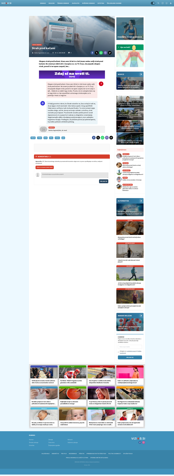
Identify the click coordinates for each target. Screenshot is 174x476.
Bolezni (52, 3)
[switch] (153, 3)
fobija (57, 138)
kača (45, 138)
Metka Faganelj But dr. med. (41, 53)
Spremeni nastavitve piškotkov (96, 453)
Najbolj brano (121, 150)
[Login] (171, 3)
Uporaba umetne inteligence (99, 457)
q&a (63, 138)
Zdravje (43, 3)
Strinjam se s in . (130, 352)
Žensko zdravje (63, 3)
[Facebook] (166, 3)
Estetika (101, 3)
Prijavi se (103, 181)
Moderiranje (73, 453)
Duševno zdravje (88, 3)
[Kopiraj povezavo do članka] (110, 53)
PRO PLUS (64, 453)
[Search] (158, 3)
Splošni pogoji (128, 453)
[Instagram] (162, 3)
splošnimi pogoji (131, 351)
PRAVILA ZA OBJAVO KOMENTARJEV (45, 167)
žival (51, 138)
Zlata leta (75, 3)
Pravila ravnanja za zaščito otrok (77, 457)
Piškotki (81, 453)
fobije (33, 138)
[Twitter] (97, 53)
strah (40, 138)
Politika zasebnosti (114, 453)
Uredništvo (55, 453)
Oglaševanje (45, 453)
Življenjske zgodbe (114, 3)
